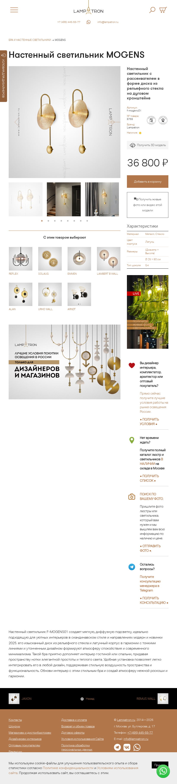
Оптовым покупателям (24, 745)
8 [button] (87, 221)
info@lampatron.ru (108, 22)
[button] (16, 122)
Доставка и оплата (74, 720)
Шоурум (14, 726)
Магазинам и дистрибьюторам (30, 732)
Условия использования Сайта (82, 739)
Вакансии (15, 751)
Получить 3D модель (151, 145)
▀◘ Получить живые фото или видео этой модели (147, 205)
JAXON (27, 698)
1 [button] (42, 221)
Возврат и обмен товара (78, 726)
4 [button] (61, 221)
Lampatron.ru (126, 720)
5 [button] (68, 221)
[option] (64, 122)
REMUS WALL (146, 698)
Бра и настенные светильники (30, 39)
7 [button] (81, 221)
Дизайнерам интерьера (25, 739)
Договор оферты (72, 732)
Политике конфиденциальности (68, 768)
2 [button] (48, 221)
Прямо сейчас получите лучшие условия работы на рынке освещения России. (154, 402)
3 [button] (55, 221)
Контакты (15, 720)
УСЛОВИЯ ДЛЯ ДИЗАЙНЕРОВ (3, 78)
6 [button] (74, 221)
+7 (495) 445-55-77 (68, 22)
